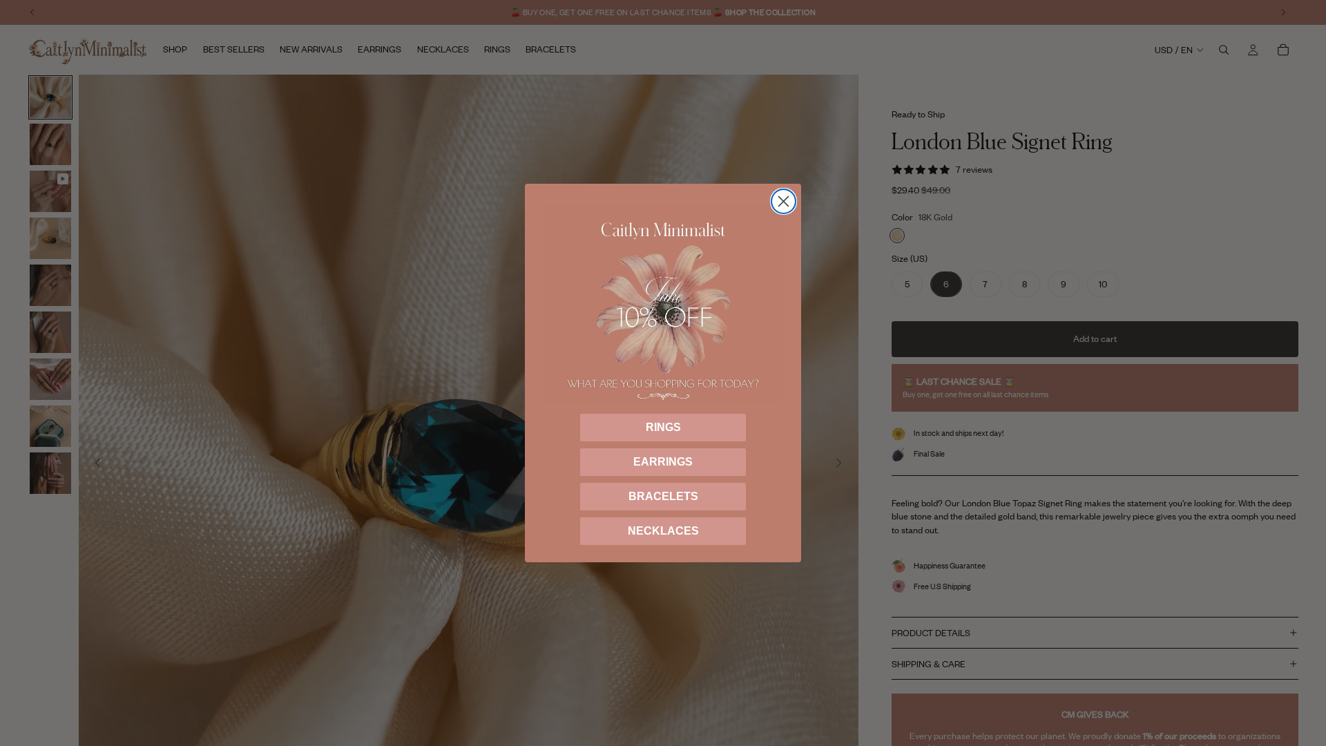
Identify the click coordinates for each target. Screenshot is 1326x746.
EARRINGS (663, 462)
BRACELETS (663, 496)
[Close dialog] (783, 201)
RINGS (663, 427)
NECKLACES (663, 531)
